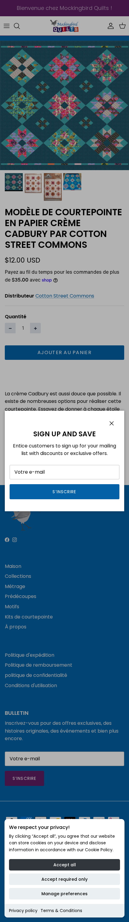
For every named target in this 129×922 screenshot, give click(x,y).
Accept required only (64, 879)
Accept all (64, 865)
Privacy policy (23, 911)
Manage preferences (64, 894)
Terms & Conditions (61, 911)
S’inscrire (64, 492)
